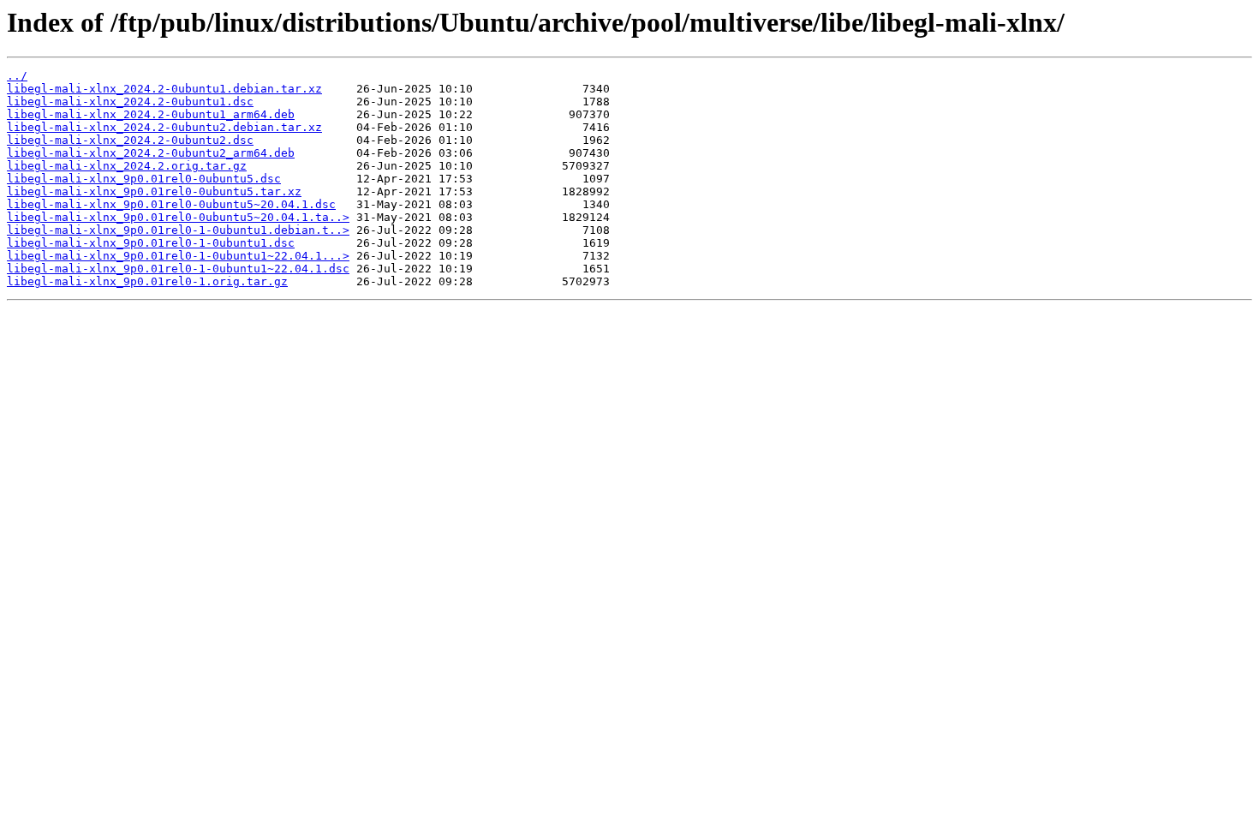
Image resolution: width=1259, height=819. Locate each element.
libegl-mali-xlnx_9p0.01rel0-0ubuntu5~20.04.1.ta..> (178, 217)
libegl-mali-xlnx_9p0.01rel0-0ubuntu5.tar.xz (154, 191)
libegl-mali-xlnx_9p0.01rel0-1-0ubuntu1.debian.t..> (178, 230)
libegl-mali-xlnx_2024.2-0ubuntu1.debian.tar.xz (164, 88)
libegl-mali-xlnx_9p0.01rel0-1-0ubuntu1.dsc (151, 242)
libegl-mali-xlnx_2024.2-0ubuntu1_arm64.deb (151, 114)
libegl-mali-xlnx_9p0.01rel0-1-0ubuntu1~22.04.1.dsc (178, 268)
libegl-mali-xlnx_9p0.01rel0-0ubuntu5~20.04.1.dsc (171, 204)
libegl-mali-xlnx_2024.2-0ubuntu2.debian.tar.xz (164, 127)
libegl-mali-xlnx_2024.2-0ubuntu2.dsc (130, 140)
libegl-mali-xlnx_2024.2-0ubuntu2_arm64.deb (151, 152)
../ (17, 75)
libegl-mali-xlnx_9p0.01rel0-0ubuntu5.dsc (144, 178)
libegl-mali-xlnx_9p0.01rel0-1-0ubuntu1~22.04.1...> (178, 255)
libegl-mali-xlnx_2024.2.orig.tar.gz (127, 165)
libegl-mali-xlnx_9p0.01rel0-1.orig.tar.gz (147, 281)
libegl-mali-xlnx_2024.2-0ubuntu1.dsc (130, 101)
